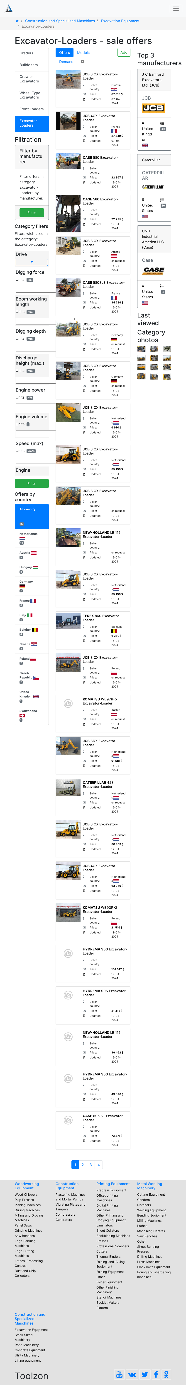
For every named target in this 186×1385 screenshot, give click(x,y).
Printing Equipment (113, 1183)
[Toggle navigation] (176, 8)
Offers (64, 52)
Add (123, 52)
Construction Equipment (67, 1185)
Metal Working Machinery (149, 1185)
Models (83, 52)
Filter (31, 212)
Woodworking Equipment (27, 1185)
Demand (66, 61)
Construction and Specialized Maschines (30, 1318)
